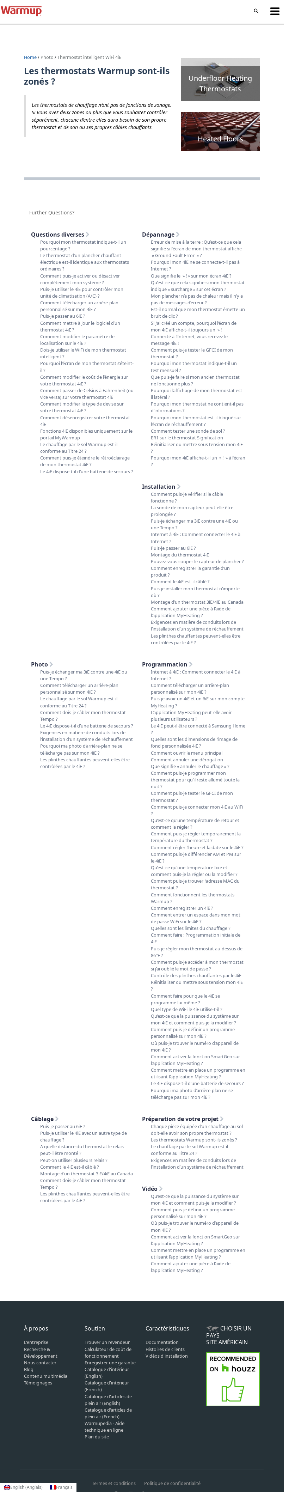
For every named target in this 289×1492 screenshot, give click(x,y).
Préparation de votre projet (181, 1119)
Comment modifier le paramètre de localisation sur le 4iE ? (77, 339)
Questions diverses (58, 234)
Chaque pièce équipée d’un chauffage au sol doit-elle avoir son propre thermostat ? (197, 1129)
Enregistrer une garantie (110, 1362)
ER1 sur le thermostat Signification (187, 437)
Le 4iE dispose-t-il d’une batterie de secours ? (86, 471)
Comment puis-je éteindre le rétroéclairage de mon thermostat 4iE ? (85, 461)
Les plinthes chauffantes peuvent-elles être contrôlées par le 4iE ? (195, 639)
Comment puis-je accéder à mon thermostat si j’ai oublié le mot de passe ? (197, 965)
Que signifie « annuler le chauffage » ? (190, 766)
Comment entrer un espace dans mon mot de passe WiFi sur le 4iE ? (195, 918)
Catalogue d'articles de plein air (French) (108, 1413)
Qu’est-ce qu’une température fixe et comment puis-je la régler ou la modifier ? (194, 870)
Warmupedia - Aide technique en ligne (104, 1426)
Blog (28, 1369)
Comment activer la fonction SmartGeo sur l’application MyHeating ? (195, 1059)
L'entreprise (36, 1342)
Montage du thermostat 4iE (180, 555)
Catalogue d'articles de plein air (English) (108, 1399)
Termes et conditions (114, 1483)
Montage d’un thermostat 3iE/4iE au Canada (197, 602)
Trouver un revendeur (107, 1342)
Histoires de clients (165, 1349)
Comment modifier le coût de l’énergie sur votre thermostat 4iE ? (84, 380)
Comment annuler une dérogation (187, 759)
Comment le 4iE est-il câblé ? (180, 581)
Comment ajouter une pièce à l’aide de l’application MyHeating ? (190, 612)
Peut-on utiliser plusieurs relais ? (73, 1160)
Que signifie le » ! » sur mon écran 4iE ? (191, 276)
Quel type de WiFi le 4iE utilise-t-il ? (186, 1009)
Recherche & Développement (40, 1352)
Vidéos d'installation (167, 1356)
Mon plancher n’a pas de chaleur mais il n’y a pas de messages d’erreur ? (197, 299)
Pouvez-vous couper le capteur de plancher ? (197, 561)
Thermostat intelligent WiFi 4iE (89, 57)
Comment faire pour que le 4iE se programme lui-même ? (185, 999)
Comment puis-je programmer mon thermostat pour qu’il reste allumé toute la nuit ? (195, 780)
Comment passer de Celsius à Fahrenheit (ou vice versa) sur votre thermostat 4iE (87, 393)
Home (31, 57)
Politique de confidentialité (172, 1483)
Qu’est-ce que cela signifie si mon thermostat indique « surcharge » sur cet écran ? (198, 285)
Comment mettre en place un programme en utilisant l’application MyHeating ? (198, 1073)
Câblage (43, 1119)
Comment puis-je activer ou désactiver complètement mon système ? (80, 279)
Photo (47, 57)
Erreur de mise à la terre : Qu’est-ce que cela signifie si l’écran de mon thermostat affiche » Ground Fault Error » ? (196, 248)
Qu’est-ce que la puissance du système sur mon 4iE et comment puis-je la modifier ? (195, 1019)
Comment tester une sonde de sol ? (188, 431)
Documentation (162, 1342)
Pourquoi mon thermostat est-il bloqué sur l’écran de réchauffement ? (196, 420)
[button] (256, 11)
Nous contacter (40, 1362)
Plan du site (97, 1436)
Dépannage (159, 234)
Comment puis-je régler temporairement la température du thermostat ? (196, 837)
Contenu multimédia (45, 1376)
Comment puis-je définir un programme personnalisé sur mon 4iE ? (193, 1032)
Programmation (165, 664)
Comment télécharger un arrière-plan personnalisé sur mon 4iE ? (79, 305)
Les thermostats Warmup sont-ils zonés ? (194, 1140)
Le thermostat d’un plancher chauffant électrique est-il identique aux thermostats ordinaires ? (84, 262)
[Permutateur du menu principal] (275, 11)
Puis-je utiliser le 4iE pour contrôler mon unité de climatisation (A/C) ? (81, 292)
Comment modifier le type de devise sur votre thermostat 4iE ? (82, 407)
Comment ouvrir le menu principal (186, 753)
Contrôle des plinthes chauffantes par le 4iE (196, 975)
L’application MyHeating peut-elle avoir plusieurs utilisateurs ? (191, 715)
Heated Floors (220, 139)
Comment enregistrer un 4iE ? (182, 908)
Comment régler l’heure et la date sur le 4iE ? (197, 847)
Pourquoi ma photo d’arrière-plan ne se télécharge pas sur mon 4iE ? (81, 749)
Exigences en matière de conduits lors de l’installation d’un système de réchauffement (197, 625)
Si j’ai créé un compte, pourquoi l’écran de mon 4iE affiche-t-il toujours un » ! (193, 326)
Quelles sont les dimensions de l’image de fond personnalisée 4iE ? (194, 742)
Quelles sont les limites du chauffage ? (190, 928)
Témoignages (38, 1383)
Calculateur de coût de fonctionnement (108, 1352)
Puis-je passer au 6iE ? (62, 316)
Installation (159, 487)
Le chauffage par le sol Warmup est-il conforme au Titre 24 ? (78, 447)
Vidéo (150, 1189)
